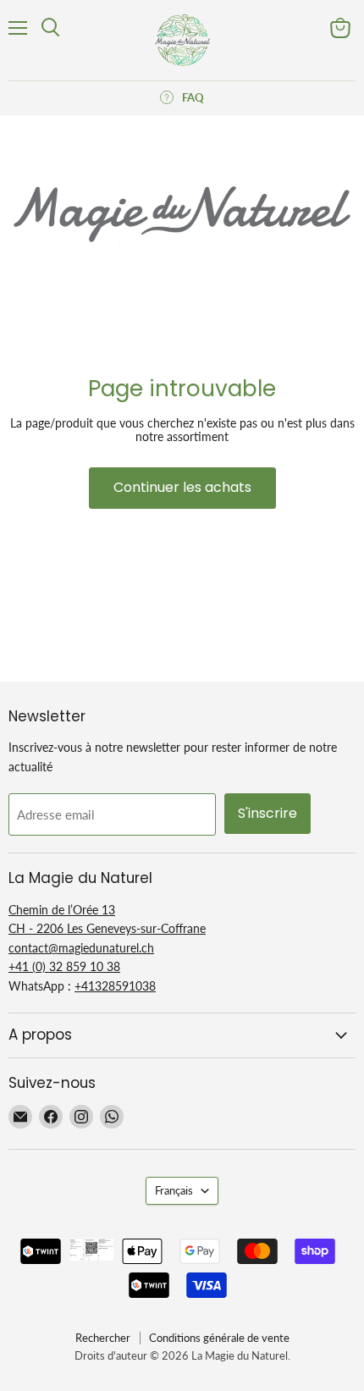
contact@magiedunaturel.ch (81, 948)
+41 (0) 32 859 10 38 (64, 966)
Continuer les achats (182, 487)
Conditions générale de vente (219, 1337)
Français (174, 1190)
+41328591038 (115, 986)
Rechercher (102, 1337)
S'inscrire (267, 813)
